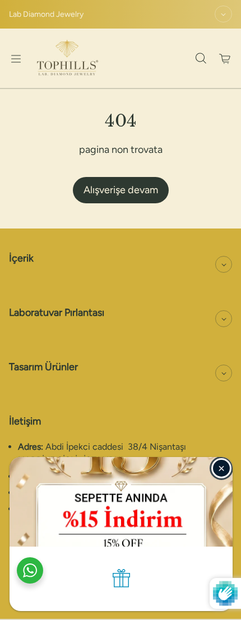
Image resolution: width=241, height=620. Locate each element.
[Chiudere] (221, 468)
